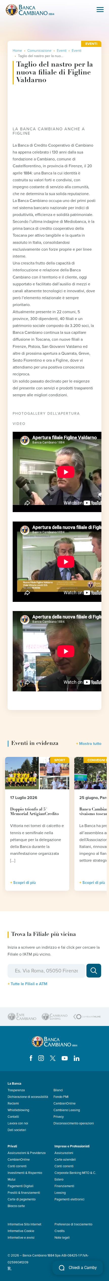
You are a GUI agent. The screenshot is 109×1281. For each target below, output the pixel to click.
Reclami (13, 1103)
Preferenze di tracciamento (73, 1224)
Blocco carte (16, 1206)
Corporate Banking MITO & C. (75, 1173)
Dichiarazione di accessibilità (28, 1097)
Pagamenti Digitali (20, 1186)
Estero (59, 1179)
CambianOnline (64, 1103)
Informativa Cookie (21, 1231)
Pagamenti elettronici (69, 1199)
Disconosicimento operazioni (73, 1123)
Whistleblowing (18, 1110)
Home (17, 50)
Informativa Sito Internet (24, 1224)
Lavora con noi (18, 1123)
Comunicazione (39, 50)
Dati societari (17, 1130)
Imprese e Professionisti (72, 1146)
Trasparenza (16, 1090)
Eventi (61, 50)
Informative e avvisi (21, 1238)
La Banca (14, 1084)
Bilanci (58, 1090)
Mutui (11, 1179)
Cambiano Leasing (66, 1110)
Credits (60, 1231)
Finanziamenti (64, 1186)
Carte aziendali (65, 1160)
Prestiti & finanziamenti (24, 1193)
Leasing (60, 1193)
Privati (12, 1146)
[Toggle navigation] (100, 10)
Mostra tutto (90, 743)
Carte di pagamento (21, 1199)
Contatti (13, 1117)
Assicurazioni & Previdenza (27, 1153)
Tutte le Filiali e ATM (29, 983)
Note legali (62, 1238)
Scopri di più (24, 882)
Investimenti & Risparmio (25, 1173)
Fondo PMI (60, 1097)
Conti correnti (17, 1166)
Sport (59, 760)
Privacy (58, 1117)
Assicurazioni (64, 1153)
